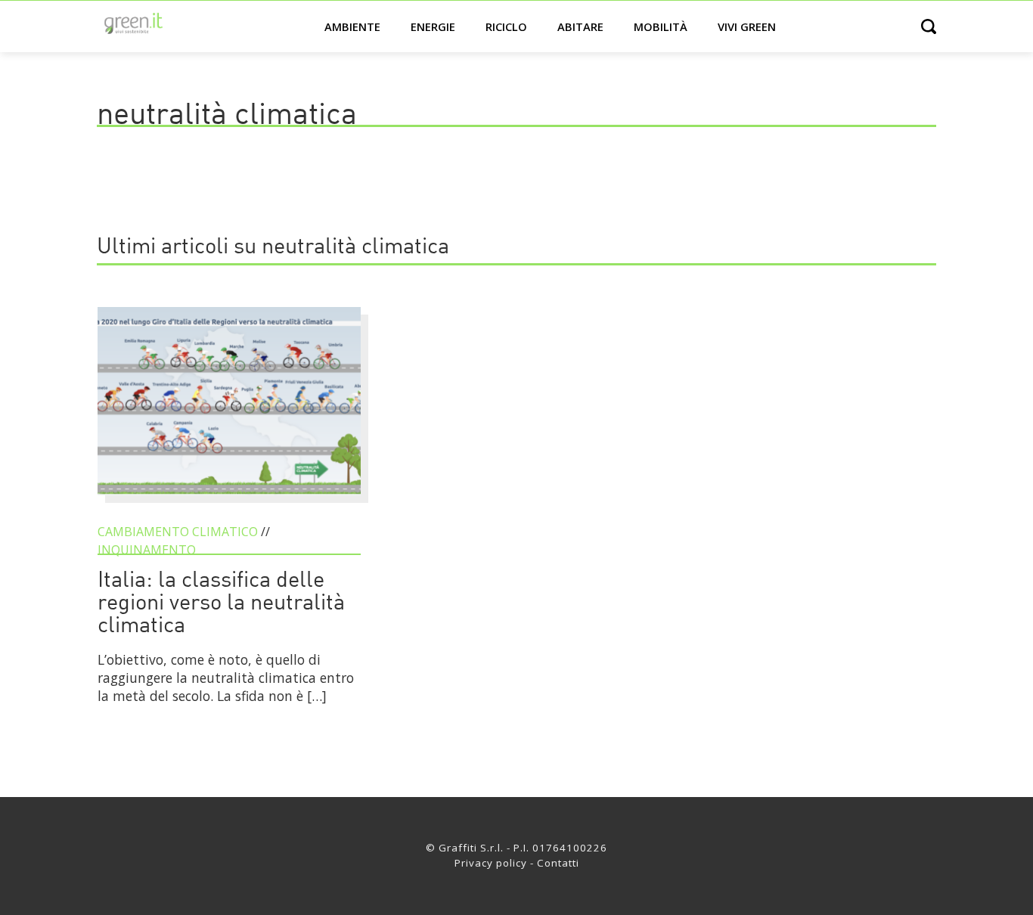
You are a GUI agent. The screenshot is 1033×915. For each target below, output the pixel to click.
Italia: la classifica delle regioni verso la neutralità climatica (221, 603)
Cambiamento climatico (178, 531)
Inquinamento (147, 549)
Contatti (558, 863)
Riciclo (506, 26)
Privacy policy (490, 863)
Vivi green (747, 26)
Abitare (580, 26)
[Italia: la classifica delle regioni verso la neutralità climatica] (229, 502)
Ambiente (352, 26)
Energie (433, 26)
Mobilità (660, 26)
